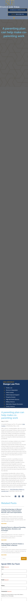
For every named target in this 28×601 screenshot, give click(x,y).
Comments (6, 591)
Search (24, 558)
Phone (3, 585)
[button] (14, 18)
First (2, 569)
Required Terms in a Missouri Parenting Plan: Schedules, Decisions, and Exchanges (13, 529)
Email (5, 579)
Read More (3, 523)
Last (2, 573)
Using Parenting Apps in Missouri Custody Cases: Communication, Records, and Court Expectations (11, 511)
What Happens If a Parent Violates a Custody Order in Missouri (12, 544)
